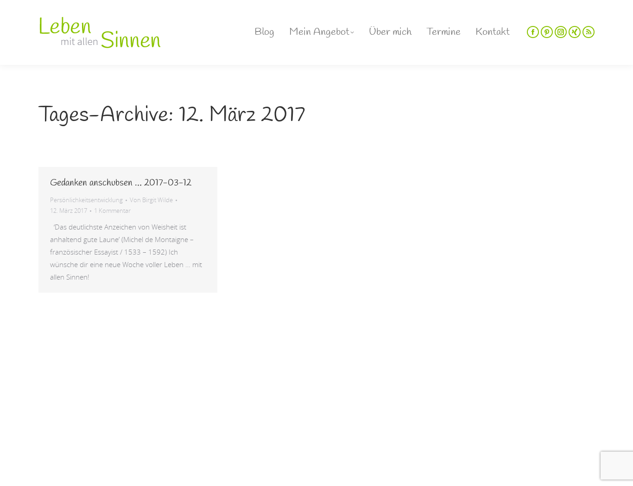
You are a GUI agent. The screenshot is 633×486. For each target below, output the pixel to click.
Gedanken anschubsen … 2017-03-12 (120, 183)
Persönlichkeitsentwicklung (86, 200)
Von (151, 200)
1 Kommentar (112, 210)
